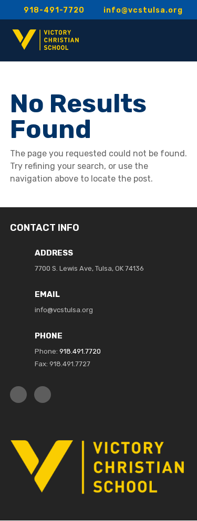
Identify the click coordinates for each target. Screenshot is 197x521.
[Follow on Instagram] (42, 394)
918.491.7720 (80, 351)
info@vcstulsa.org (64, 310)
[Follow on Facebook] (18, 394)
